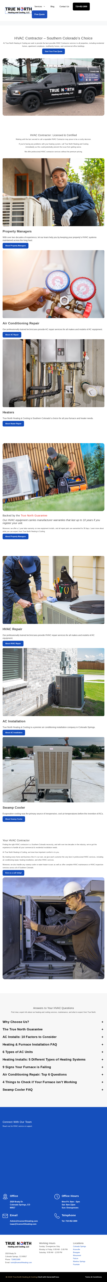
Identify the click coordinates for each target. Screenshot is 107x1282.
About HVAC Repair (13, 644)
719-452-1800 (81, 6)
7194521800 (15, 1259)
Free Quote (39, 14)
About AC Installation (13, 733)
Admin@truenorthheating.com (24, 1221)
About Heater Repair (13, 424)
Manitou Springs (79, 1261)
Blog (52, 6)
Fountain (76, 1264)
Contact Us (64, 6)
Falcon (75, 1258)
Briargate (76, 1252)
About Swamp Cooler (13, 819)
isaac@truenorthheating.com (23, 1224)
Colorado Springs (79, 1246)
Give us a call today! (13, 873)
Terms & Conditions (93, 1277)
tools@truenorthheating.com (21, 1262)
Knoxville (76, 1249)
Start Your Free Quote (53, 51)
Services (38, 6)
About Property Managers (15, 246)
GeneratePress (52, 1277)
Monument (77, 1255)
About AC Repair (12, 335)
